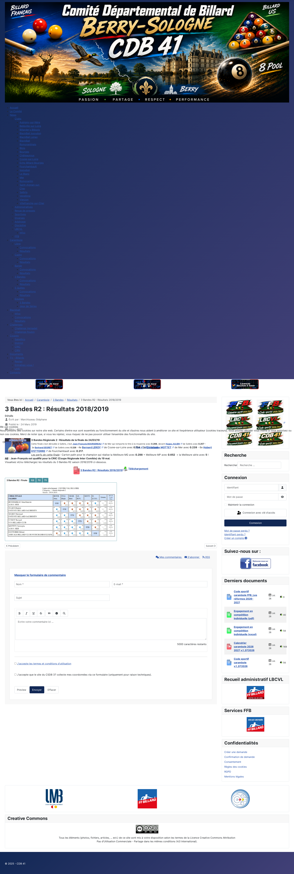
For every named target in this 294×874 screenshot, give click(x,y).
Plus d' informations (147, 447)
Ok (4, 442)
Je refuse (17, 442)
